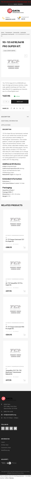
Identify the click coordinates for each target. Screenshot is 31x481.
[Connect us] (3, 428)
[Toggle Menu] (29, 23)
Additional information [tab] (9, 121)
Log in (3, 442)
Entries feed (4, 445)
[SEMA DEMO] (15, 13)
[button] (25, 56)
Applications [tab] (5, 125)
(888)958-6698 (9, 19)
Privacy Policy (20, 473)
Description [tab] (5, 117)
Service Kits (16, 32)
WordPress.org (5, 450)
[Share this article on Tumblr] (23, 108)
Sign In (15, 4)
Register (20, 4)
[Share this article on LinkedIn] (20, 108)
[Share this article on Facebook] (11, 108)
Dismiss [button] (11, 478)
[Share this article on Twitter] (14, 108)
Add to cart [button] (24, 248)
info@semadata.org (10, 414)
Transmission (8, 32)
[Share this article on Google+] (17, 108)
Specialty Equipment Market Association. (20, 471)
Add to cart (20, 101)
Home (2, 32)
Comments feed (6, 447)
